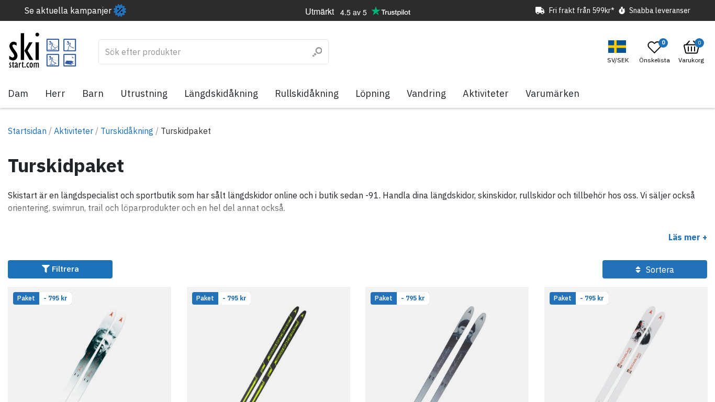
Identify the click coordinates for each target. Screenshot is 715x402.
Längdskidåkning (221, 93)
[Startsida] (42, 50)
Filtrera (64, 269)
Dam (18, 93)
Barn (93, 93)
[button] (619, 52)
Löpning (372, 93)
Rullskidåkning (307, 93)
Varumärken (552, 93)
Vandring (426, 93)
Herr (55, 93)
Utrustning (143, 93)
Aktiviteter (486, 93)
